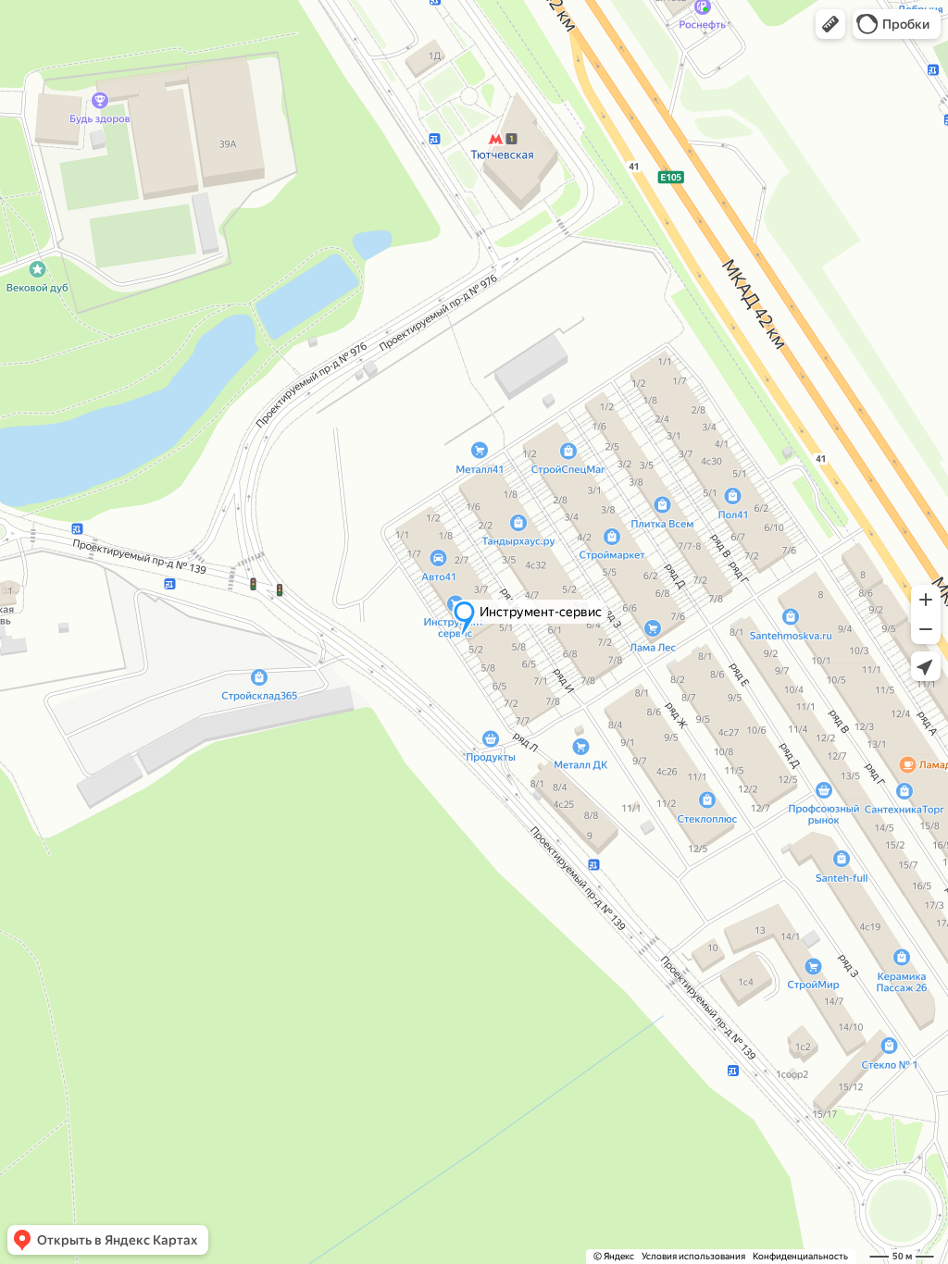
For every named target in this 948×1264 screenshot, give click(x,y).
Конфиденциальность (800, 1256)
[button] (830, 24)
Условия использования (693, 1256)
